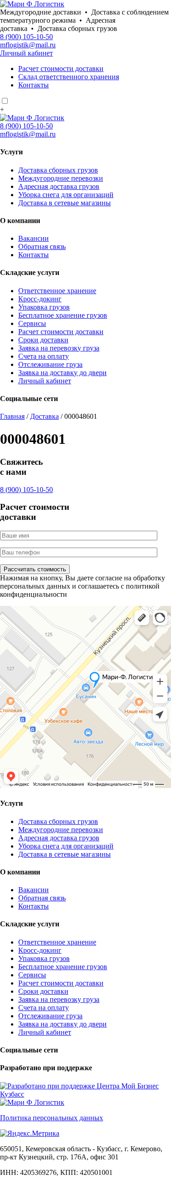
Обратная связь (42, 246)
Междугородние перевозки (60, 178)
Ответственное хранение (57, 291)
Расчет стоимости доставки (61, 68)
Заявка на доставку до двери (62, 372)
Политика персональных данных (51, 1118)
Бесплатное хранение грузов (62, 315)
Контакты (33, 85)
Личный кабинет (26, 53)
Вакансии (33, 238)
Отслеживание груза (50, 364)
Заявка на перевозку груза (58, 348)
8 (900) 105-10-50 (26, 37)
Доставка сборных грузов (58, 170)
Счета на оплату (43, 356)
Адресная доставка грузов (58, 186)
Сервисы (32, 323)
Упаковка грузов (44, 307)
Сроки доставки (43, 340)
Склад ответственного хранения (68, 77)
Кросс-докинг (40, 299)
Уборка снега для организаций (66, 194)
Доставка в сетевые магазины (64, 203)
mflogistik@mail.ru (28, 45)
